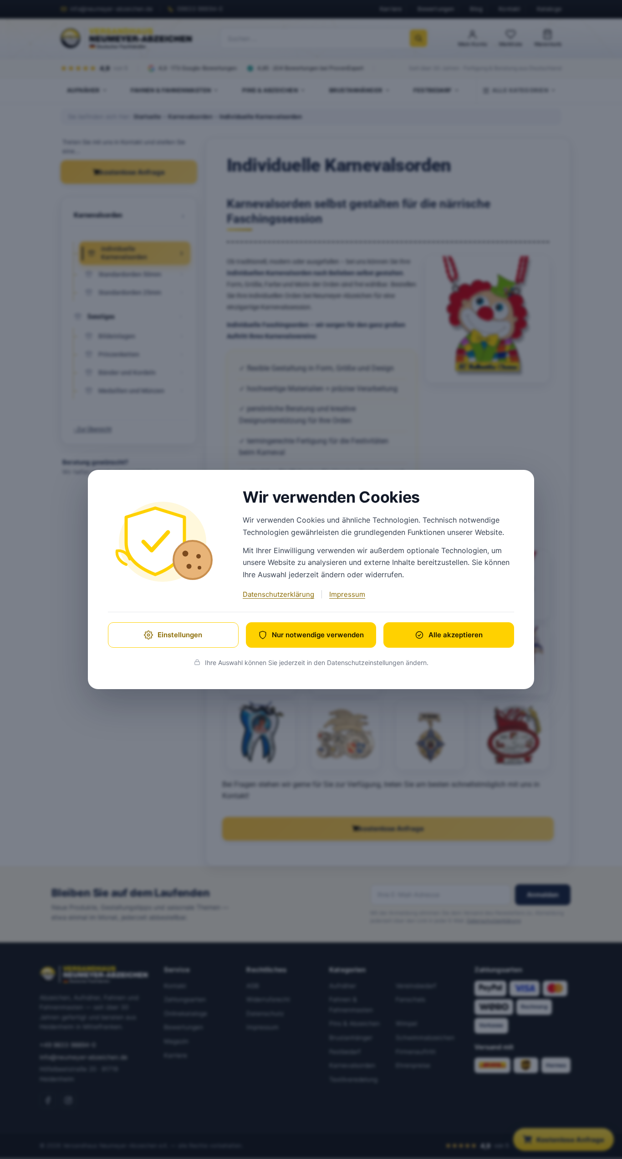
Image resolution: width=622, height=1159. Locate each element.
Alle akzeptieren (455, 634)
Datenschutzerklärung (278, 594)
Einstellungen (180, 634)
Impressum (347, 594)
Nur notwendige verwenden (318, 634)
